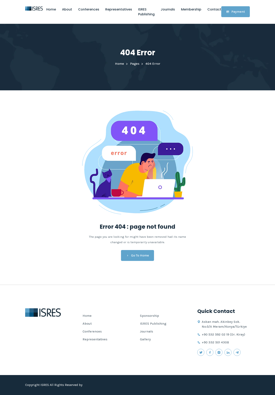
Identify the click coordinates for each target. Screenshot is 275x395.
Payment (238, 12)
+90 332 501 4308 (215, 342)
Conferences (88, 9)
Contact (214, 9)
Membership (191, 9)
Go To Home (140, 255)
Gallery (145, 339)
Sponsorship (149, 316)
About (67, 9)
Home (51, 9)
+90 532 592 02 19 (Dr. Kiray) (223, 334)
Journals (168, 9)
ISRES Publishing (146, 12)
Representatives (118, 9)
